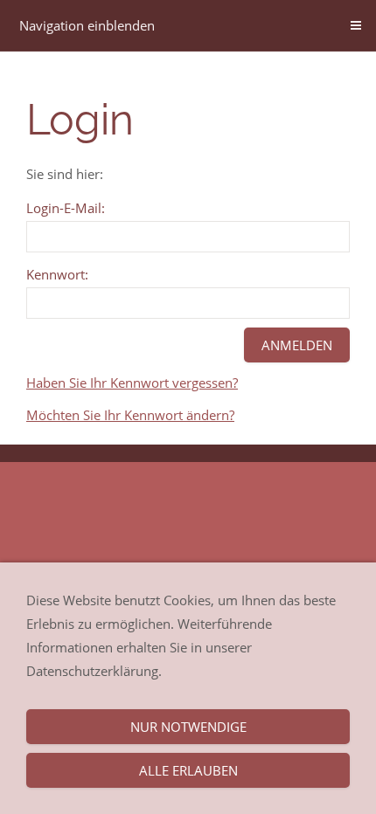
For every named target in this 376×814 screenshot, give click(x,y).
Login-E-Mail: (65, 208)
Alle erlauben (188, 770)
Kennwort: (57, 274)
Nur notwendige (188, 726)
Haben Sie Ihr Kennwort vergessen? (132, 382)
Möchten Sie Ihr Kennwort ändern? (130, 415)
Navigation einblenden (87, 25)
